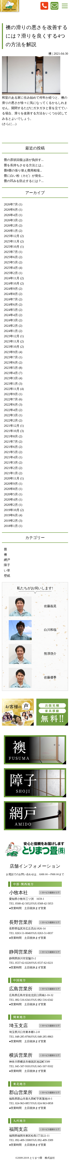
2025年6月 (11, 257)
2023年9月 (11, 352)
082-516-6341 (23, 999)
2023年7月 (11, 357)
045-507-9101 (23, 1066)
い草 (7, 570)
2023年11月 (11, 341)
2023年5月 (11, 367)
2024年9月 (11, 288)
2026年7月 (11, 204)
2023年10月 (11, 346)
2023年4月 (11, 373)
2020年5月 (11, 494)
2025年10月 (11, 246)
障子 (7, 565)
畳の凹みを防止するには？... (24, 181)
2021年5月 (11, 452)
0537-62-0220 (23, 962)
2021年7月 (11, 441)
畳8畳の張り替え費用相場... (23, 170)
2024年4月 (11, 315)
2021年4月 (11, 457)
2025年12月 (11, 236)
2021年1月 (11, 473)
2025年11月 (11, 241)
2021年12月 (11, 425)
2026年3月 (11, 220)
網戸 (7, 559)
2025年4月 (11, 267)
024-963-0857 (23, 1103)
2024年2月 (11, 325)
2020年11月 (11, 478)
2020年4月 (11, 499)
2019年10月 (11, 510)
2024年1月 (11, 331)
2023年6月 (11, 362)
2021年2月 (11, 468)
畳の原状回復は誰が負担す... (24, 159)
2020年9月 (11, 483)
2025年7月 (11, 251)
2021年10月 (11, 431)
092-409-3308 (23, 1140)
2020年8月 (11, 488)
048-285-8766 (23, 1036)
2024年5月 (11, 309)
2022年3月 (11, 415)
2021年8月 (11, 436)
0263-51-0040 (23, 933)
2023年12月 (11, 336)
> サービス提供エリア (50, 892)
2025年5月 (11, 262)
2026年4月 (11, 215)
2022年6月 (11, 404)
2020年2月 (11, 504)
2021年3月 (11, 462)
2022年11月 (11, 388)
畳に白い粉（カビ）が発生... (24, 175)
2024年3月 (11, 320)
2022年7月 (11, 399)
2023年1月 (11, 383)
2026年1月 (11, 230)
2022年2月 (11, 420)
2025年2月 (11, 273)
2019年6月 (11, 515)
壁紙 (7, 575)
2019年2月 (11, 520)
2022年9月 (11, 394)
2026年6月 (11, 209)
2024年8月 (11, 294)
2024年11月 (11, 278)
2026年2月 (11, 225)
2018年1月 (11, 526)
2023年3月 (11, 378)
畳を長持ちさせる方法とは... (24, 165)
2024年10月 (11, 283)
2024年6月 (11, 304)
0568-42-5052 (23, 903)
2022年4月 (11, 410)
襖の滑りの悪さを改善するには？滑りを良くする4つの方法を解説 (37, 36)
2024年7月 (11, 299)
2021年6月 (11, 446)
